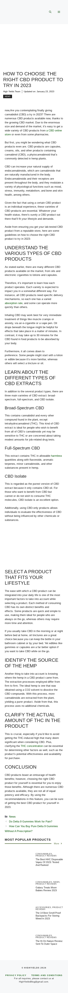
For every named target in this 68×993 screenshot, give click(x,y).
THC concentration (32, 746)
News (7, 96)
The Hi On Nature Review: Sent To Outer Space (49, 942)
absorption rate (13, 303)
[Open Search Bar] (50, 12)
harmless (56, 455)
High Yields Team (11, 91)
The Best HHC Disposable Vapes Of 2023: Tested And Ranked (49, 862)
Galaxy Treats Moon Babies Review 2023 (46, 889)
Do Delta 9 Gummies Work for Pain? (30, 821)
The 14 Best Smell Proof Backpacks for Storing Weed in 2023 (48, 915)
